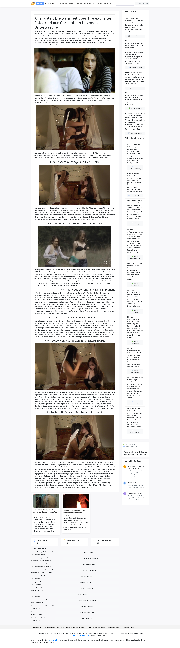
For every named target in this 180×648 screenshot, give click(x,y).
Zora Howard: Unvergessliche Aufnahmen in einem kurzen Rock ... (45, 512)
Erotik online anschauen (85, 4)
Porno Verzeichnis (86, 576)
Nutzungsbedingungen (81, 635)
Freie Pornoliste (83, 594)
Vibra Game (138, 36)
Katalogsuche (143, 4)
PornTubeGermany (135, 169)
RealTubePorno (135, 285)
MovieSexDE (138, 196)
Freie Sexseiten (36, 627)
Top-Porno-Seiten (85, 582)
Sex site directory (114, 627)
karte (45, 3)
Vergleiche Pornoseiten (89, 564)
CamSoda (139, 108)
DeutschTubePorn (135, 433)
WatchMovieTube (135, 258)
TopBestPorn (135, 343)
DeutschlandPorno (135, 404)
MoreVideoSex (135, 372)
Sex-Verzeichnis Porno (87, 588)
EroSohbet (138, 67)
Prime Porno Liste (88, 552)
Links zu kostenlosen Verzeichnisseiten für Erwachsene (64, 627)
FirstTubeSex (135, 312)
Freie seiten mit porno (91, 558)
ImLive (139, 88)
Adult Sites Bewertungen (87, 612)
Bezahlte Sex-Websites (90, 570)
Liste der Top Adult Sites (96, 627)
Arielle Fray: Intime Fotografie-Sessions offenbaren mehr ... (74, 512)
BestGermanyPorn (135, 225)
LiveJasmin (138, 133)
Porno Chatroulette (104, 4)
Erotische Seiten (129, 627)
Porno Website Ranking (65, 4)
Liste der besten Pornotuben (88, 600)
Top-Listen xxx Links (86, 618)
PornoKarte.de (53, 640)
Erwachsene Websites (86, 606)
